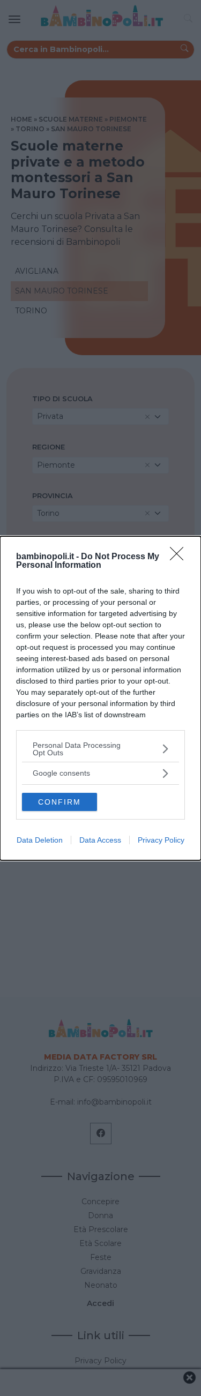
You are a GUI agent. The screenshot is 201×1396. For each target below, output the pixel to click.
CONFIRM (59, 802)
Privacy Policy (161, 840)
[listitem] (100, 748)
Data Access (100, 840)
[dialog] (100, 698)
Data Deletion (40, 840)
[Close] (180, 557)
